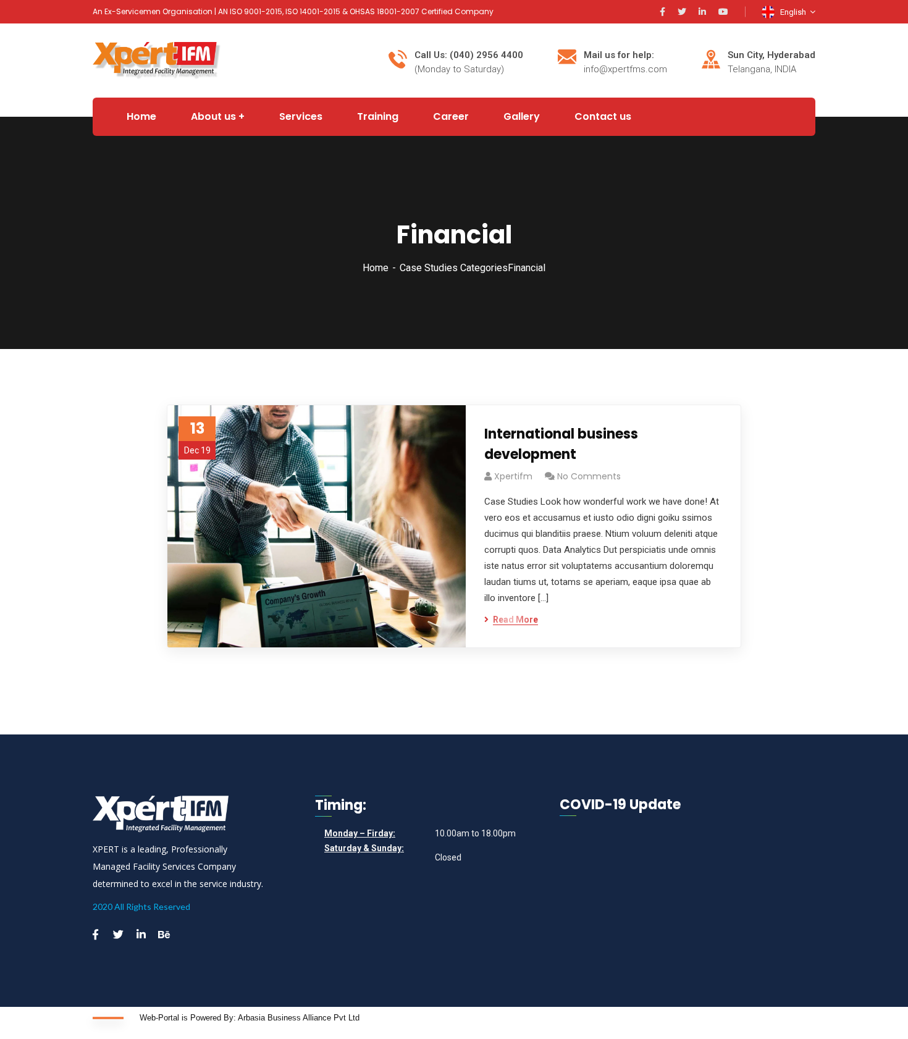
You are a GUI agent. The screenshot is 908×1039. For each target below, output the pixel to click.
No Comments (589, 476)
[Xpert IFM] (157, 59)
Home (376, 268)
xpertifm (513, 476)
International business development (561, 444)
